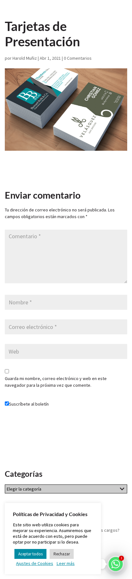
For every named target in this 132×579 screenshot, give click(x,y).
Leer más (65, 563)
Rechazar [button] (62, 554)
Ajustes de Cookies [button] (34, 563)
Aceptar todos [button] (30, 554)
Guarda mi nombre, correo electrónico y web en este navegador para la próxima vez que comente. (56, 382)
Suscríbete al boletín (29, 404)
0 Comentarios (78, 58)
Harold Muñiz (24, 58)
